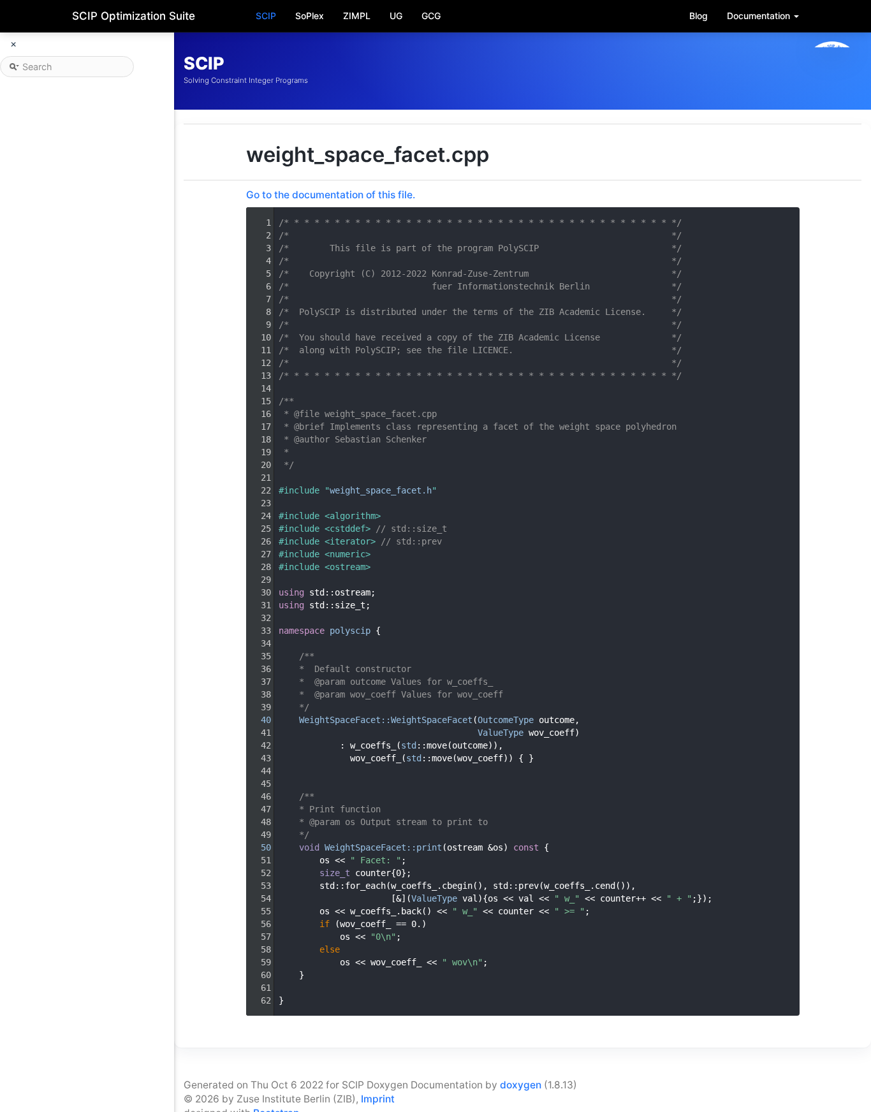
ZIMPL (356, 15)
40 (258, 720)
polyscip (350, 631)
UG (396, 15)
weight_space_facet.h (381, 490)
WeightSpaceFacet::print (383, 847)
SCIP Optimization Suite (133, 16)
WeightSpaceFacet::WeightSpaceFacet (385, 720)
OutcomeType (506, 720)
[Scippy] (832, 70)
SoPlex (309, 15)
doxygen (520, 1085)
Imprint (378, 1099)
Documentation (760, 15)
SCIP (266, 15)
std (408, 745)
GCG (431, 15)
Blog (698, 15)
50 (258, 847)
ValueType (500, 733)
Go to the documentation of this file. (330, 195)
